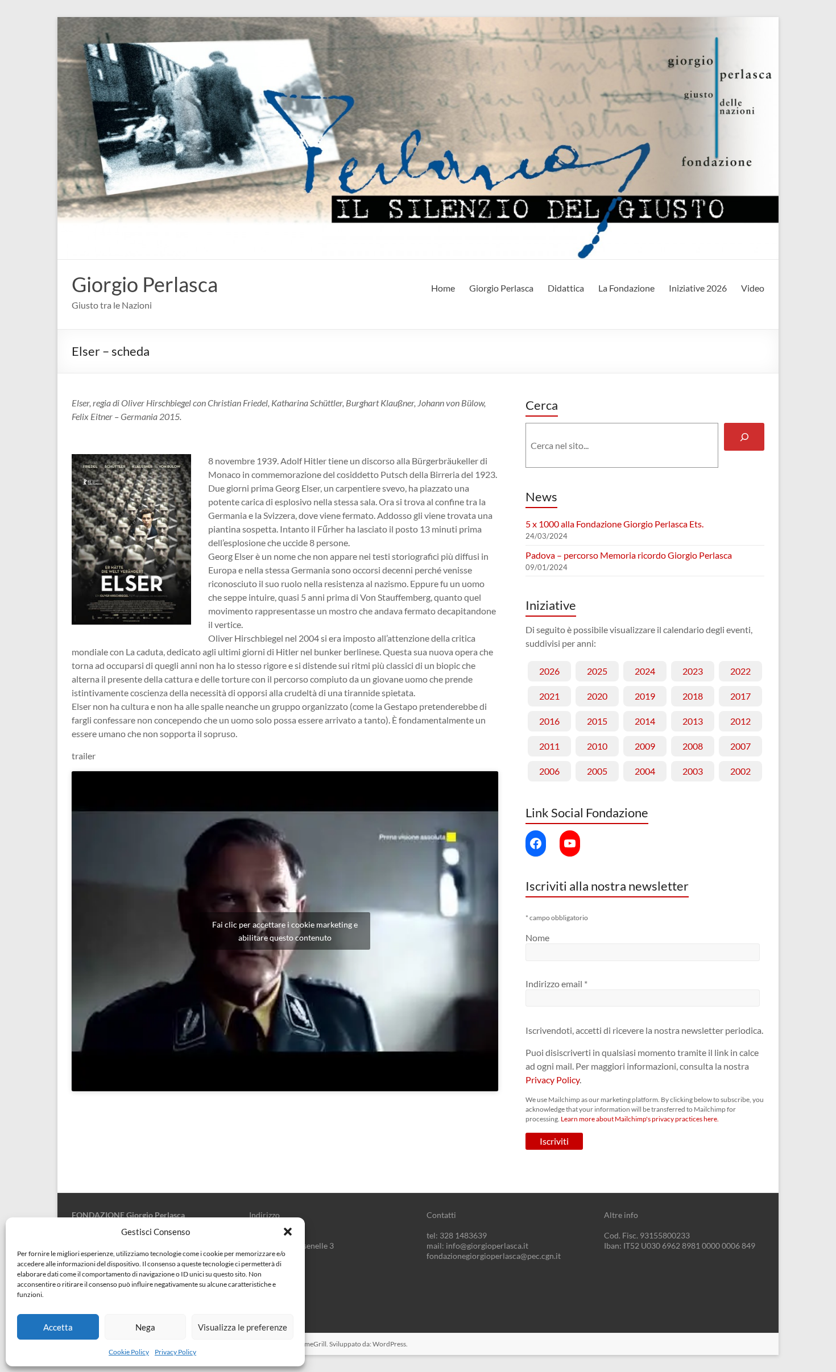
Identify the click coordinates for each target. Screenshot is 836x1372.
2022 (740, 671)
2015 (597, 721)
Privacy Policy (175, 1352)
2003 (692, 771)
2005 (597, 771)
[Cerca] (744, 437)
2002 (740, 771)
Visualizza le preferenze (242, 1327)
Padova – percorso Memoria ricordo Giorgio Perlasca (628, 555)
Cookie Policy (129, 1352)
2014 (645, 721)
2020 (597, 696)
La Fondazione (626, 287)
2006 (549, 771)
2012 (740, 721)
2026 (549, 671)
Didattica (566, 287)
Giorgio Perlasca (145, 284)
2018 (692, 696)
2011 (549, 746)
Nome (537, 937)
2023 (692, 671)
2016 (549, 721)
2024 (645, 671)
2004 (645, 771)
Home (443, 287)
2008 (692, 746)
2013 (692, 721)
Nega (145, 1327)
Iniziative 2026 (698, 287)
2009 (645, 746)
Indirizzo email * (556, 983)
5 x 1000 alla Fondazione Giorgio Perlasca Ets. (614, 523)
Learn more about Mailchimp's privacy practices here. (640, 1119)
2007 (740, 746)
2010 (597, 746)
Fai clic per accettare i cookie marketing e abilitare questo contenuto (285, 931)
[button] (287, 1231)
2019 (645, 696)
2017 (740, 696)
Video (752, 287)
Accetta (58, 1327)
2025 (597, 671)
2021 (549, 696)
